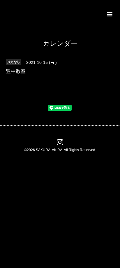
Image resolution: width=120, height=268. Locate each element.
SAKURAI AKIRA (49, 150)
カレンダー (60, 43)
